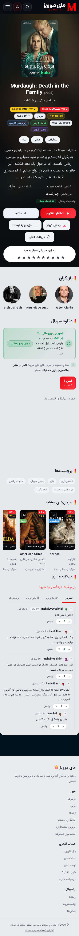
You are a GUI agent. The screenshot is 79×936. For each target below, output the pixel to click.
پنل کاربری (69, 851)
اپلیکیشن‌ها (69, 904)
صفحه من (70, 858)
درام (24, 139)
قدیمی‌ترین (32, 598)
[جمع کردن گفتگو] (75, 616)
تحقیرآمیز (42, 490)
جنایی (37, 139)
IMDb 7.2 (24, 109)
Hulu (12, 186)
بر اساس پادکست (63, 490)
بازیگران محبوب (66, 820)
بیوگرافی (52, 139)
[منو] (7, 7)
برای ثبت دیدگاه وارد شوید (57, 587)
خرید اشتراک (68, 872)
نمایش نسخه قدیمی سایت (39, 930)
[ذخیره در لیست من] (54, 515)
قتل (52, 481)
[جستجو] (27, 7)
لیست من (70, 865)
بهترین (69, 598)
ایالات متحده (54, 186)
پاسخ (50, 622)
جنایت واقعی (16, 481)
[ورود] (17, 7)
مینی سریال (36, 481)
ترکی (73, 806)
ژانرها (72, 813)
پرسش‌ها (14, 598)
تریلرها (72, 799)
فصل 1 (68, 383)
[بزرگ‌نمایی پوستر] (39, 48)
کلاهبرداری (67, 481)
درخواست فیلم (67, 879)
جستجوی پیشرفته (65, 834)
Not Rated (56, 116)
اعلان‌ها (71, 911)
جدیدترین (52, 598)
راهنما (72, 897)
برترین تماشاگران (66, 827)
